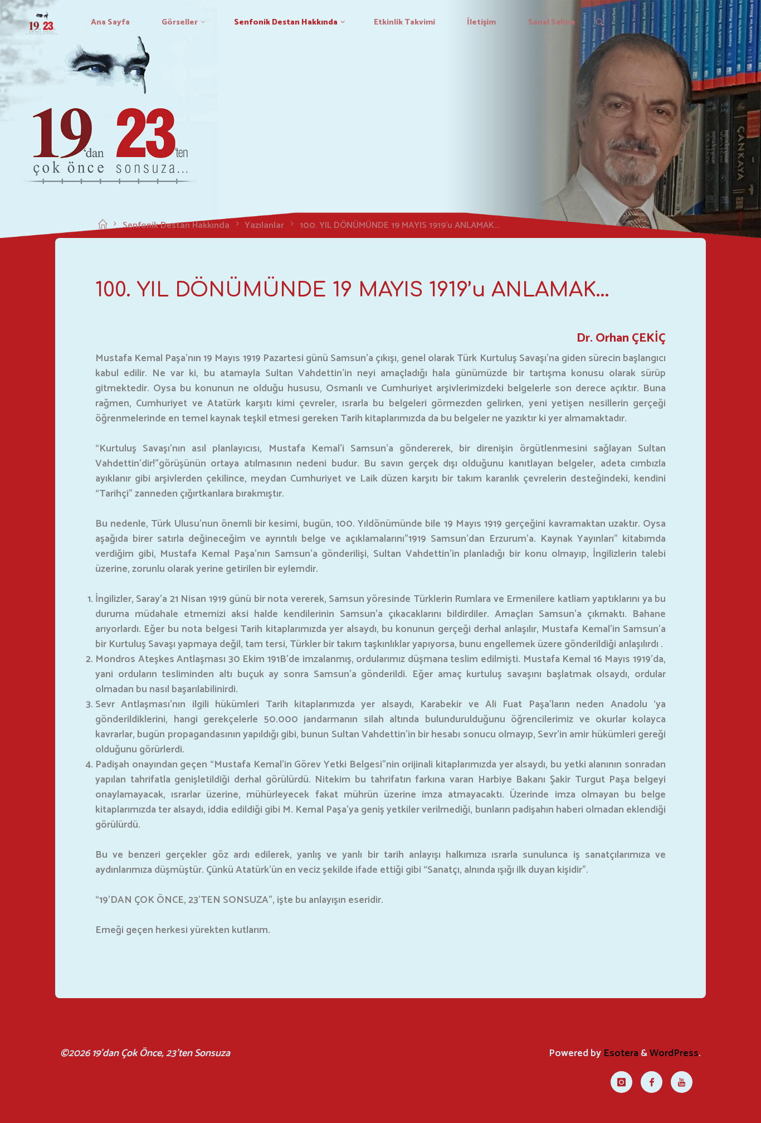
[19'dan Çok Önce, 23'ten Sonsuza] (41, 22)
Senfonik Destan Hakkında (176, 225)
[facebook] (651, 1082)
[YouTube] (681, 1082)
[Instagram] (621, 1082)
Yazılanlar (264, 225)
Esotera (619, 1053)
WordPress (674, 1053)
